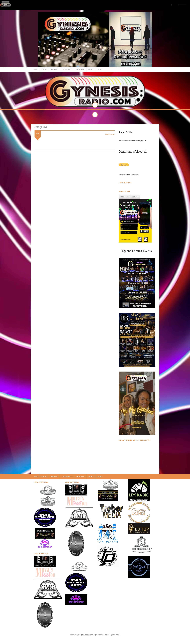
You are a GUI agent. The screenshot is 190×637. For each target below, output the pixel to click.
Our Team (44, 69)
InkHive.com (86, 635)
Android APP (124, 197)
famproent (110, 135)
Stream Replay (80, 69)
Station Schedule (67, 69)
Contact (99, 69)
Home (35, 69)
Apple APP (135, 197)
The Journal (54, 69)
